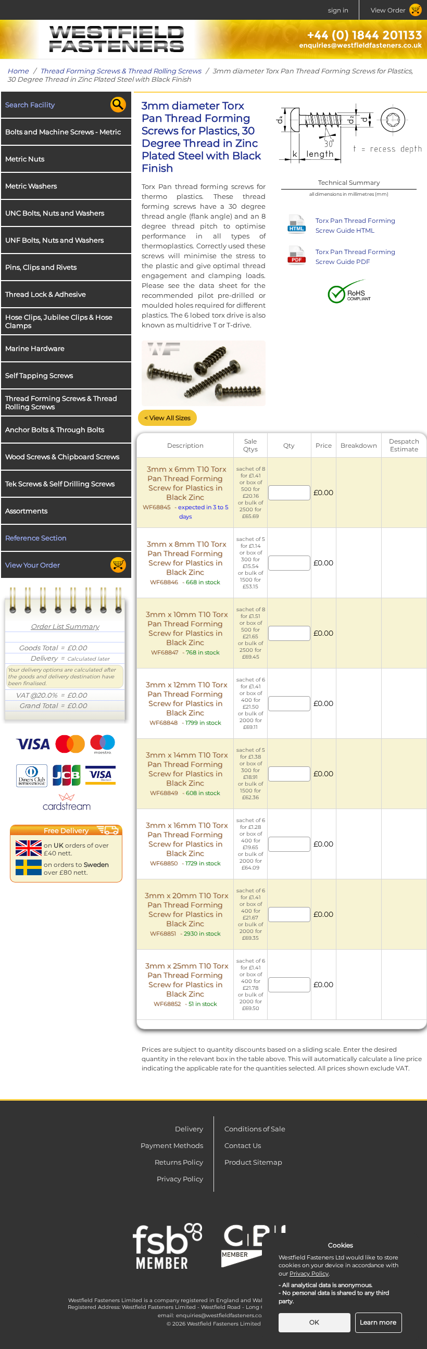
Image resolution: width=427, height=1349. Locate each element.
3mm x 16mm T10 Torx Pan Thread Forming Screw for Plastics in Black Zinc (187, 844)
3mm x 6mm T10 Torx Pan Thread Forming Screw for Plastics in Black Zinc (185, 487)
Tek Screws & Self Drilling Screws (60, 484)
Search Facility (30, 104)
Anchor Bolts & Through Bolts (54, 429)
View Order (388, 10)
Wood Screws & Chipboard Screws (62, 456)
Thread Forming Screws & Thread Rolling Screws (120, 71)
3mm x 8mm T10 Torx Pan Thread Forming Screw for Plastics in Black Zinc (186, 562)
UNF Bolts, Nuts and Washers (54, 240)
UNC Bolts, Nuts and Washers (54, 213)
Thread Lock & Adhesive (45, 294)
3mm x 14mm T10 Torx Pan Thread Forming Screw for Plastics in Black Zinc (187, 773)
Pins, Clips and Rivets (41, 267)
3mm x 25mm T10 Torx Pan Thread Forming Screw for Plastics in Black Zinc (186, 984)
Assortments (26, 511)
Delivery (189, 1129)
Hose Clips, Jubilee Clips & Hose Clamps (58, 321)
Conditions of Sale (254, 1129)
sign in (338, 10)
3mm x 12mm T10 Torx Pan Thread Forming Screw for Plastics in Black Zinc (186, 703)
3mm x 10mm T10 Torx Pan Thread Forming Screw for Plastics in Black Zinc (187, 633)
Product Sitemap (253, 1162)
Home (18, 71)
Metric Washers (31, 186)
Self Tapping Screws (39, 375)
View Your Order (32, 565)
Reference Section (36, 538)
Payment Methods (172, 1145)
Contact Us (242, 1145)
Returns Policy (179, 1162)
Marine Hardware (35, 348)
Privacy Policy (180, 1179)
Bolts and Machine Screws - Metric (63, 132)
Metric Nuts (24, 159)
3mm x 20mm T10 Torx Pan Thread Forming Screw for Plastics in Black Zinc (186, 914)
